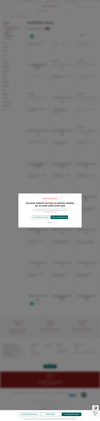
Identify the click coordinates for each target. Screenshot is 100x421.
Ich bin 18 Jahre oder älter (59, 217)
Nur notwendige (50, 414)
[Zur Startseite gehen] (50, 198)
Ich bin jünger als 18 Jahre (41, 217)
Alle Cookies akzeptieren (71, 414)
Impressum (50, 222)
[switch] (95, 414)
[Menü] (98, 406)
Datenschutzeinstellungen (28, 414)
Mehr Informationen (71, 419)
